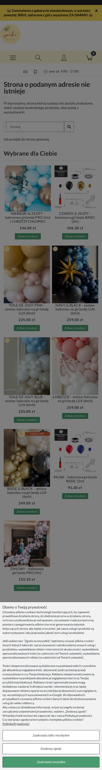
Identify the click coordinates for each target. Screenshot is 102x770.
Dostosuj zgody (51, 749)
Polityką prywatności (78, 715)
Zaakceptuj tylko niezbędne (51, 735)
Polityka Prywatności (15, 724)
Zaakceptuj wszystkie (51, 762)
